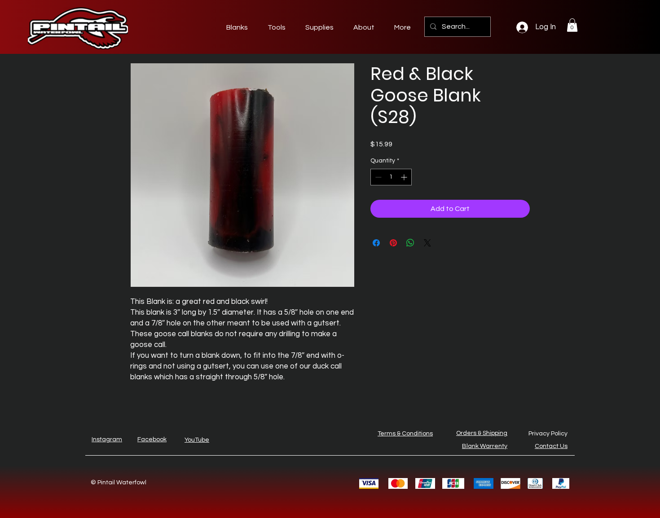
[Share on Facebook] (376, 242)
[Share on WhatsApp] (410, 242)
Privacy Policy (548, 433)
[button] (572, 25)
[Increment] (404, 177)
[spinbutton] (391, 177)
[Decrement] (377, 177)
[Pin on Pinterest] (393, 242)
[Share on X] (427, 242)
